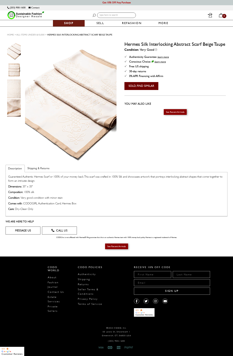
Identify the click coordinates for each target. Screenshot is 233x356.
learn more (163, 56)
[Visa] (101, 347)
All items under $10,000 (30, 34)
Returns (83, 284)
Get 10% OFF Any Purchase (116, 2)
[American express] (119, 347)
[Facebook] (136, 301)
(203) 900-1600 (17, 7)
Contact (35, 7)
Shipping (84, 279)
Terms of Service (90, 304)
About (52, 277)
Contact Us (56, 292)
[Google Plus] (146, 301)
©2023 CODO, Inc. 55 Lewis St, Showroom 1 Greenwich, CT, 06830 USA (116, 332)
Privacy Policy (88, 299)
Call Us (61, 230)
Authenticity (87, 274)
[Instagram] (155, 301)
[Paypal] (129, 347)
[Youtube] (165, 301)
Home (10, 34)
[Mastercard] (110, 347)
